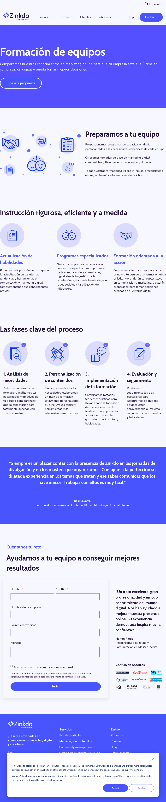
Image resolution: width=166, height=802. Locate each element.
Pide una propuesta (21, 83)
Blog (131, 17)
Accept (115, 788)
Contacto (151, 17)
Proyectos (67, 17)
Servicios (45, 17)
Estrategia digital (70, 735)
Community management (76, 747)
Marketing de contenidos (75, 741)
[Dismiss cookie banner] (153, 760)
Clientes (85, 17)
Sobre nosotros (108, 17)
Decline (141, 788)
